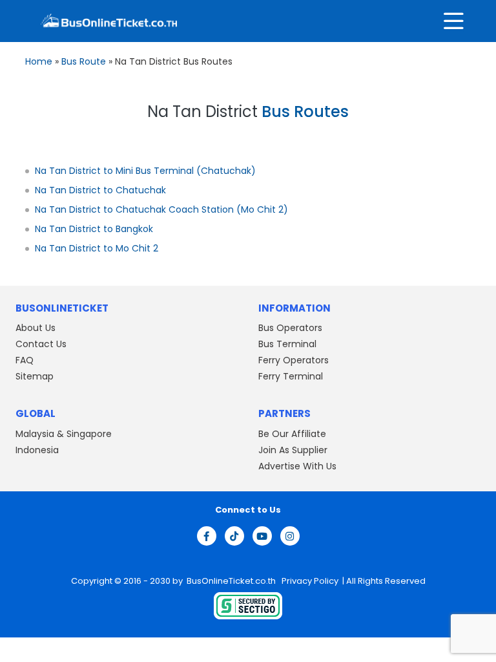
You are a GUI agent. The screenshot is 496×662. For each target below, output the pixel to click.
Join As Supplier (292, 449)
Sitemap (35, 376)
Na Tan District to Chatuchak (100, 190)
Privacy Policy (309, 581)
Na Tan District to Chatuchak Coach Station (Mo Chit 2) (161, 209)
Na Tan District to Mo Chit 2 (96, 248)
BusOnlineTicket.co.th (232, 581)
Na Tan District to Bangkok (94, 228)
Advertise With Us (297, 466)
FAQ (25, 360)
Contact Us (41, 343)
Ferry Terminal (290, 376)
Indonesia (37, 449)
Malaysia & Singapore (64, 433)
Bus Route (83, 61)
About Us (36, 327)
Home (38, 61)
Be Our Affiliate (292, 433)
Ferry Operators (293, 360)
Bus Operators (290, 327)
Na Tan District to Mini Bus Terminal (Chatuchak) (145, 170)
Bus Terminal (287, 343)
